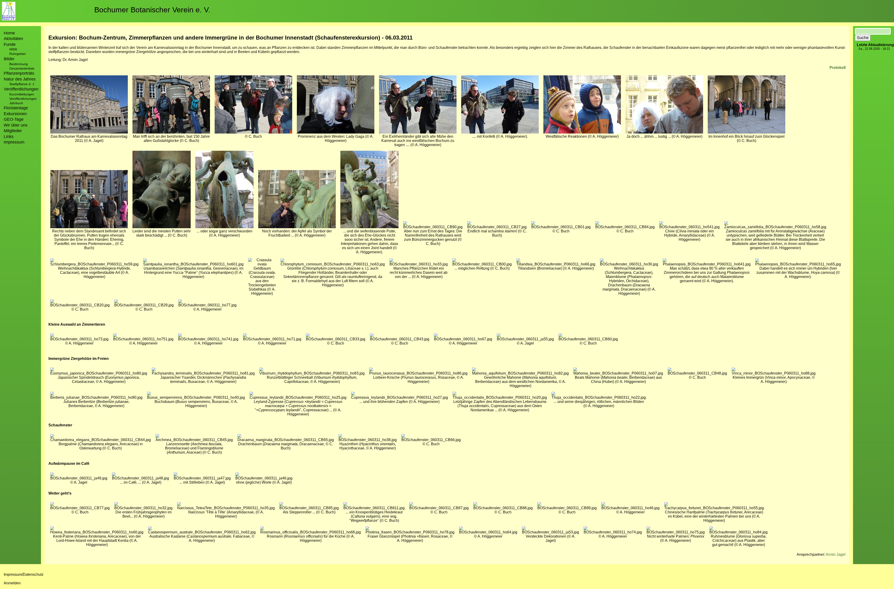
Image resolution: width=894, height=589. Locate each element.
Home (9, 33)
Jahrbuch (16, 103)
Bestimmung (18, 64)
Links (9, 136)
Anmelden (12, 583)
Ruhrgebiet (17, 54)
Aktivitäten (13, 38)
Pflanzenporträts (19, 73)
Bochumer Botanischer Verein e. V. (152, 10)
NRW (13, 49)
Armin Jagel (836, 554)
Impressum (14, 142)
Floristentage (16, 108)
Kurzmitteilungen (21, 94)
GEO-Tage (14, 119)
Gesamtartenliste (21, 68)
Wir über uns (15, 125)
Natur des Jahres (20, 79)
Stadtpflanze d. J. (22, 84)
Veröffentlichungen (23, 98)
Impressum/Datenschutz (24, 574)
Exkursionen (15, 113)
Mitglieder (13, 130)
